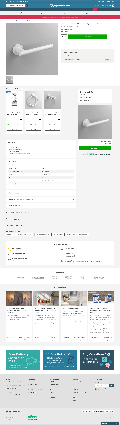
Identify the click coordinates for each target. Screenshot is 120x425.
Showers (51, 10)
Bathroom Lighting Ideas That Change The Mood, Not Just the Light (18, 310)
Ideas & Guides (101, 1)
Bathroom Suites (69, 10)
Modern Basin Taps (32, 392)
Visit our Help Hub (9, 417)
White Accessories (83, 234)
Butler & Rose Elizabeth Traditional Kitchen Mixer (14, 382)
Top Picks (54, 337)
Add (16, 129)
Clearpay (74, 400)
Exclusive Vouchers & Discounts (79, 392)
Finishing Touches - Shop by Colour (24, 234)
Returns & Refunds (54, 387)
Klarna (74, 397)
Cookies (105, 414)
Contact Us (52, 397)
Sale (95, 10)
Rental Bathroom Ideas (71, 308)
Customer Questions (14, 205)
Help (84, 94)
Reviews (10, 199)
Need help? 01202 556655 (17, 1)
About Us (52, 392)
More (85, 250)
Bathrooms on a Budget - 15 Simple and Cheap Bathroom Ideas (45, 310)
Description (11, 142)
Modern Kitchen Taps (32, 384)
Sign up (111, 385)
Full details (108, 59)
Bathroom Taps (43, 10)
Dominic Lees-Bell (94, 337)
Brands (90, 10)
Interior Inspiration (24, 337)
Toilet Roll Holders (31, 20)
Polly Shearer (66, 337)
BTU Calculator (76, 389)
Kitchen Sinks (35, 10)
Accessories (84, 10)
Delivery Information (54, 384)
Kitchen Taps (27, 10)
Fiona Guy (9, 337)
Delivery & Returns (13, 193)
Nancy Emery (38, 337)
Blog (73, 384)
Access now (72, 256)
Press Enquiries (76, 402)
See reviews (32, 250)
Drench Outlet (53, 395)
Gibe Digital (112, 417)
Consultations (87, 97)
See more (97, 261)
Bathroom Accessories (21, 20)
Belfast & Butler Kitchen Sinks (34, 387)
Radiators (77, 10)
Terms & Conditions (91, 414)
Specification (12, 161)
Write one (78, 26)
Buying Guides (87, 100)
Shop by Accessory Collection (42, 234)
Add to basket (92, 36)
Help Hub (108, 1)
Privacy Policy (99, 414)
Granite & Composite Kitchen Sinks (35, 389)
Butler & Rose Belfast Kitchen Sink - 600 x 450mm (14, 395)
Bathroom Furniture (59, 10)
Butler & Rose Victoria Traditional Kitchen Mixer (15, 385)
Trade (113, 1)
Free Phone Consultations (78, 381)
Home (7, 20)
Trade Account (53, 389)
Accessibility (111, 414)
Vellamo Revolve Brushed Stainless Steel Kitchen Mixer (14, 391)
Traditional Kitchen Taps (33, 381)
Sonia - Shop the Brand (58, 234)
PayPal (74, 395)
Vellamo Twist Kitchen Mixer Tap (12, 388)
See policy (46, 255)
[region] (41, 113)
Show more (40, 187)
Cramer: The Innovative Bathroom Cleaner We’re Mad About (101, 310)
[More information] (15, 184)
